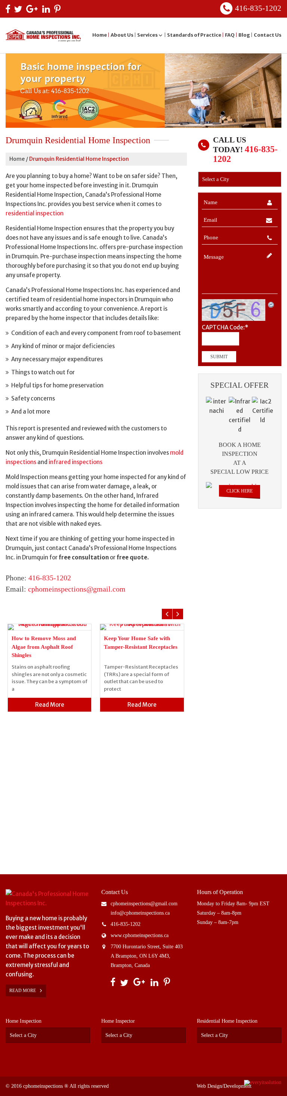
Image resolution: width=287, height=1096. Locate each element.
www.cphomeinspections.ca (140, 935)
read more (49, 704)
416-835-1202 (258, 8)
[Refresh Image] (271, 303)
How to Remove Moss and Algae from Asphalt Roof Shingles (44, 646)
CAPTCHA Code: (225, 328)
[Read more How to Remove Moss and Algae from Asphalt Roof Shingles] (50, 627)
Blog (244, 35)
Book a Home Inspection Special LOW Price (239, 458)
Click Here (239, 491)
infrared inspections (75, 462)
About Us (122, 35)
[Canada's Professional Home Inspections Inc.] (48, 898)
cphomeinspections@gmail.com (77, 589)
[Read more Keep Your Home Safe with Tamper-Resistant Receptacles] (142, 627)
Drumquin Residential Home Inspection (79, 159)
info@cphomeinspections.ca (140, 913)
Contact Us (267, 35)
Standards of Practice (194, 35)
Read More (23, 990)
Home (99, 35)
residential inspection (35, 213)
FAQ (230, 35)
